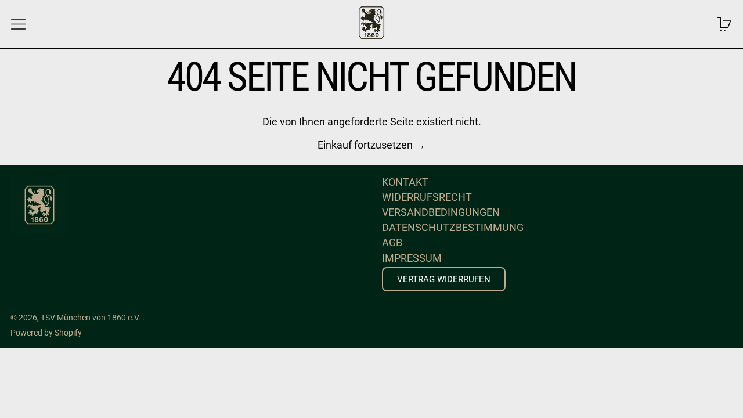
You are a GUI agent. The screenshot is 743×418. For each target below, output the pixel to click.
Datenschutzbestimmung (453, 227)
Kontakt (405, 182)
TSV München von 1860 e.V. (91, 318)
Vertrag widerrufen (443, 279)
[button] (725, 24)
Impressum (412, 258)
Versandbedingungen (441, 212)
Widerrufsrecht (427, 197)
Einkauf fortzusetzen (365, 145)
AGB (392, 242)
